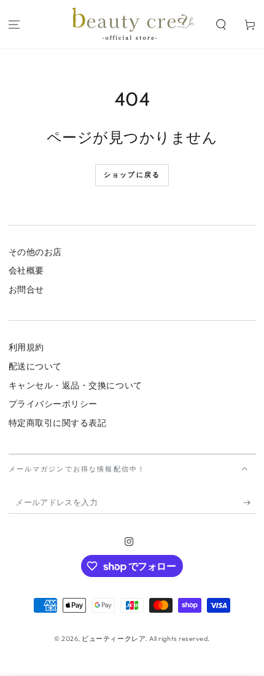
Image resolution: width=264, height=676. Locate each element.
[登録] (249, 502)
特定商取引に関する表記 (58, 422)
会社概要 (26, 270)
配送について (35, 366)
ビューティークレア (114, 638)
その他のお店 (35, 251)
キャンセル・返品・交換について (75, 385)
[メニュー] (14, 24)
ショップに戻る (132, 174)
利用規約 (26, 347)
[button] (220, 24)
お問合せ (26, 289)
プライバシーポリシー (53, 403)
